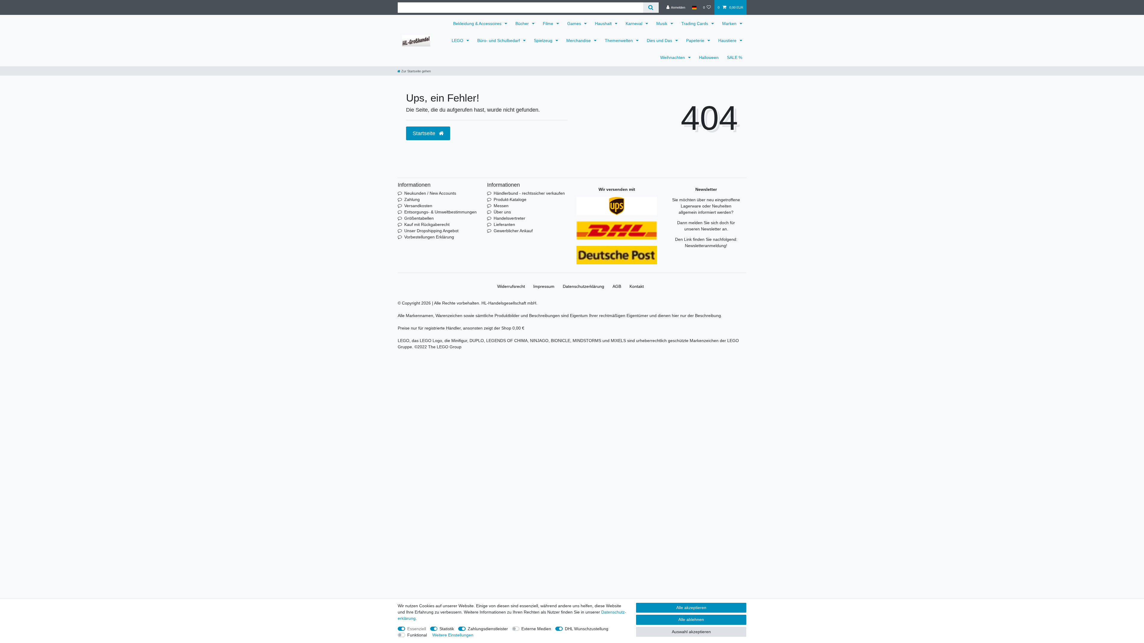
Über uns (502, 212)
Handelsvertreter (509, 218)
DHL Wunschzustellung (586, 628)
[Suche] (650, 7)
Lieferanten (504, 224)
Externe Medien (536, 628)
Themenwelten (619, 40)
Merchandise (579, 40)
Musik (662, 23)
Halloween (709, 57)
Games (574, 23)
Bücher (522, 23)
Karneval (635, 23)
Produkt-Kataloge (510, 199)
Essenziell (416, 628)
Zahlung (412, 199)
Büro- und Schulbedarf (499, 40)
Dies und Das (660, 40)
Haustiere (728, 40)
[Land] (694, 7)
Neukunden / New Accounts (430, 193)
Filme (548, 23)
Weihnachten (673, 57)
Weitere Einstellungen (452, 635)
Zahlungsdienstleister (488, 628)
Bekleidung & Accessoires (478, 23)
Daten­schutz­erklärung (583, 286)
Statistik (446, 628)
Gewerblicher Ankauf (513, 230)
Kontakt (636, 286)
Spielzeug (544, 40)
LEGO (458, 40)
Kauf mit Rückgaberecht (427, 224)
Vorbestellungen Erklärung (429, 237)
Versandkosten (418, 205)
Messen (501, 205)
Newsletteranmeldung (705, 245)
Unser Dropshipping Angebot (431, 230)
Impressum (543, 286)
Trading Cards (695, 23)
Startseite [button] (425, 133)
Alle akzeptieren (691, 607)
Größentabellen (419, 218)
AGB (617, 286)
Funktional (417, 635)
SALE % (734, 57)
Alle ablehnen (691, 619)
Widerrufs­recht (511, 286)
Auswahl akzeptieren (691, 631)
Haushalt (604, 23)
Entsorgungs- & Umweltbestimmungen (440, 212)
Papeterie (695, 40)
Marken (730, 23)
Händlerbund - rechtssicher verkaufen (529, 193)
